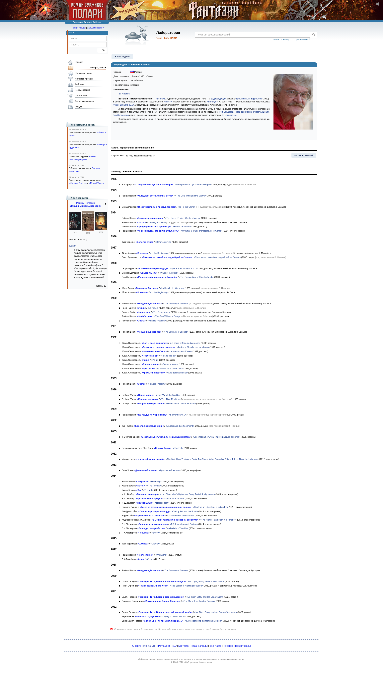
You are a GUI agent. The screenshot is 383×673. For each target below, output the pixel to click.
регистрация (79, 28)
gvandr (72, 246)
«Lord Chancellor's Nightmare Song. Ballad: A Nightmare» (187, 494)
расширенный (303, 39)
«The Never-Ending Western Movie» (182, 218)
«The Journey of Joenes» (175, 303)
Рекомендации (82, 90)
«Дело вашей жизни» (169, 470)
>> (75, 280)
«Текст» (168, 101)
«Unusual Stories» (78, 183)
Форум (78, 106)
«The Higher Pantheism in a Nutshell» (218, 520)
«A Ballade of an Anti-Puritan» (184, 524)
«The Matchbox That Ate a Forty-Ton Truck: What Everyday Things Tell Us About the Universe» (212, 459)
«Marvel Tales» (96, 183)
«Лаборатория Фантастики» (198, 662)
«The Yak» (148, 490)
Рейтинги (79, 84)
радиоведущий (218, 98)
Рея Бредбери (226, 112)
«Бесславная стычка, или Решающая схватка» (216, 437)
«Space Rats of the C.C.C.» (183, 268)
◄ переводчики (122, 56)
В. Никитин (124, 93)
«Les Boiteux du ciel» (177, 372)
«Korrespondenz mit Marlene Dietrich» (203, 621)
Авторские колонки (84, 101)
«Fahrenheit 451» (177, 415)
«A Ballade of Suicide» (177, 528)
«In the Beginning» (159, 253)
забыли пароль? (95, 28)
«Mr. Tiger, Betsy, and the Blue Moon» (206, 581)
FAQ (174, 646)
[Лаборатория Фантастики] (137, 35)
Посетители (81, 95)
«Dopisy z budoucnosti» (173, 616)
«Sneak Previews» (182, 226)
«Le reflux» (153, 308)
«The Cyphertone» (161, 312)
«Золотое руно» (163, 242)
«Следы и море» (169, 364)
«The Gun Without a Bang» (167, 316)
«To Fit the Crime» (186, 207)
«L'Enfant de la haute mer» (170, 368)
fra (149, 646)
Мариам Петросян (85, 203)
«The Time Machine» (170, 399)
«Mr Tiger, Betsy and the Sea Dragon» (204, 597)
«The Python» (154, 485)
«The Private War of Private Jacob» (196, 277)
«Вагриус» (212, 101)
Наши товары (243, 646)
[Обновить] (104, 205)
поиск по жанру (281, 39)
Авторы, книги (98, 67)
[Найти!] (313, 35)
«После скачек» (168, 356)
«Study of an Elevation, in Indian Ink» (210, 507)
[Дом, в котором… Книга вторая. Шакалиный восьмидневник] (88, 230)
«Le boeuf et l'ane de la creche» (185, 343)
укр (154, 646)
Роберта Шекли (261, 112)
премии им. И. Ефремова (249, 98)
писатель (160, 98)
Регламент (164, 646)
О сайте (136, 646)
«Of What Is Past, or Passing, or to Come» (201, 231)
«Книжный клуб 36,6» (123, 105)
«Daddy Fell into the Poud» (185, 511)
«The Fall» (178, 448)
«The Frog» (155, 481)
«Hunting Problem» (156, 222)
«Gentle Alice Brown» (174, 498)
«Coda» (150, 559)
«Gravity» (155, 543)
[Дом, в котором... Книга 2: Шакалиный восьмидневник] (75, 229)
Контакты (183, 646)
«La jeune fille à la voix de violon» (193, 347)
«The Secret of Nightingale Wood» (186, 586)
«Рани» (155, 360)
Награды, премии (84, 79)
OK (102, 50)
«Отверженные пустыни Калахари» (193, 184)
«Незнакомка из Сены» (180, 351)
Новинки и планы (83, 73)
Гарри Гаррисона (243, 112)
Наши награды (199, 646)
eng (145, 646)
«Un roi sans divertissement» (180, 426)
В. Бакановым (229, 115)
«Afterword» (161, 555)
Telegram (228, 646)
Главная (79, 62)
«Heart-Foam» (162, 503)
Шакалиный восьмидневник (85, 206)
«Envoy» (155, 533)
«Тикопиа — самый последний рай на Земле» (217, 257)
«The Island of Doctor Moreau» (181, 403)
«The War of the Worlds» (168, 395)
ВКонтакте (215, 646)
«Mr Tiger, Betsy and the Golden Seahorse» (215, 612)
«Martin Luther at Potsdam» (180, 515)
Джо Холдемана (121, 115)
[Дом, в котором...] (101, 229)
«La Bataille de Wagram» (172, 288)
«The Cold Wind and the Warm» (190, 196)
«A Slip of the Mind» (168, 273)
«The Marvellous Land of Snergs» (198, 601)
